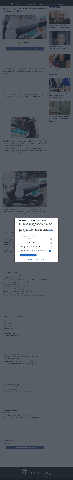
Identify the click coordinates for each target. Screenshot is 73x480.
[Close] (56, 221)
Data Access (36, 259)
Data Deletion (30, 259)
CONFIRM (28, 255)
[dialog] (36, 240)
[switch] (50, 239)
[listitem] (36, 236)
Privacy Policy (42, 259)
